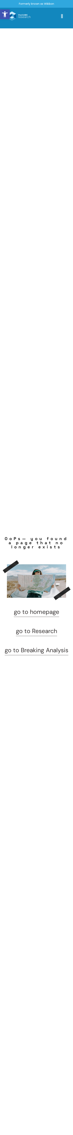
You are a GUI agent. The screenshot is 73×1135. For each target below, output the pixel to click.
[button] (5, 14)
